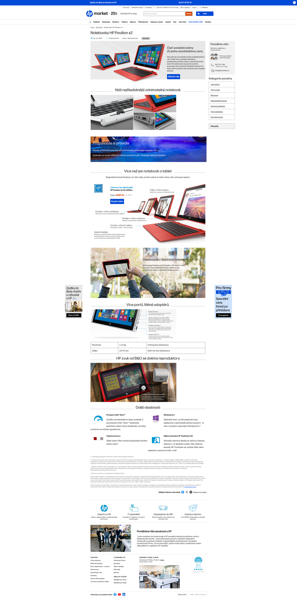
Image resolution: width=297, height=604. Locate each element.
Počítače (96, 22)
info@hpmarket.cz (222, 70)
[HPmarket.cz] (101, 14)
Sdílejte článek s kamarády (169, 492)
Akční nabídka (119, 566)
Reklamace (94, 569)
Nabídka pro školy (120, 583)
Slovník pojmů (217, 117)
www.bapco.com (190, 487)
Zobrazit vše (173, 76)
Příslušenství (143, 22)
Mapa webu (182, 595)
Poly (174, 22)
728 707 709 (220, 64)
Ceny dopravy (95, 560)
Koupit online (117, 201)
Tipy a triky (215, 90)
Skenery (133, 22)
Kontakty (149, 7)
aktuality (146, 38)
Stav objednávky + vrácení (100, 566)
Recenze (214, 95)
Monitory (115, 22)
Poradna (93, 576)
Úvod (92, 27)
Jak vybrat (215, 84)
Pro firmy (126, 7)
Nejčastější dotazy (219, 101)
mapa (162, 560)
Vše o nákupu (185, 7)
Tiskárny (124, 22)
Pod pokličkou (217, 112)
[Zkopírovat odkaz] (198, 494)
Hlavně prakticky (218, 106)
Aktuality (99, 27)
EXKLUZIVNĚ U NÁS (196, 22)
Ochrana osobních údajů (99, 582)
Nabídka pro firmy (120, 580)
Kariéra (116, 572)
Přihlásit (205, 7)
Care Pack (182, 22)
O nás (194, 7)
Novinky (208, 22)
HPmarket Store (137, 7)
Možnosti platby (96, 563)
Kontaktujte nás (96, 572)
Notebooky (106, 22)
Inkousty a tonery (156, 22)
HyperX (168, 22)
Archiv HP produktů (97, 579)
